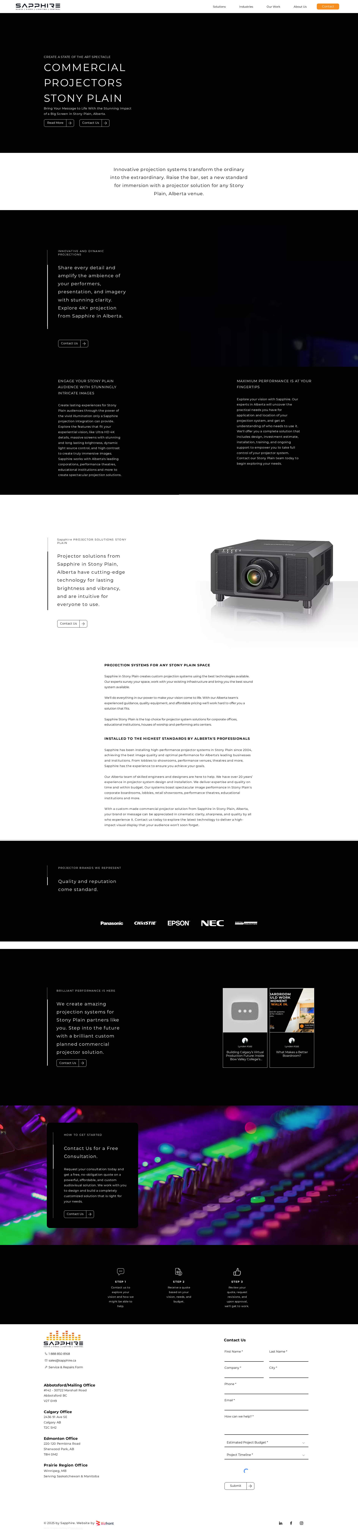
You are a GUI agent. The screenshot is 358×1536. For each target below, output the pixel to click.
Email (228, 1400)
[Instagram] (301, 1523)
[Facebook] (291, 1523)
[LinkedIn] (280, 1523)
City (272, 1367)
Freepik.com (76, 1528)
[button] (90, 123)
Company (231, 1367)
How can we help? (238, 1416)
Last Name (277, 1351)
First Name (232, 1351)
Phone (229, 1384)
